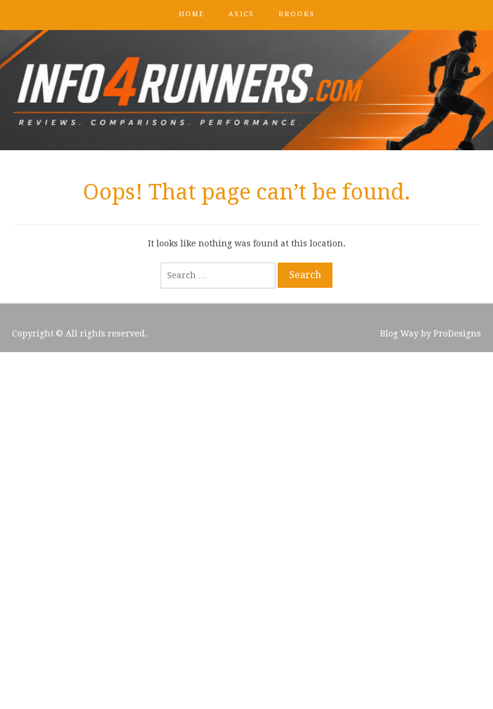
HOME (191, 14)
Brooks (296, 14)
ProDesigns (457, 333)
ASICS (241, 14)
